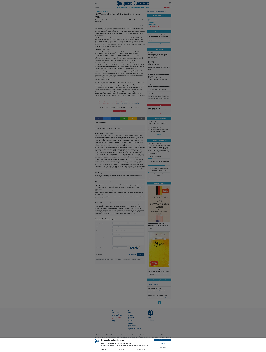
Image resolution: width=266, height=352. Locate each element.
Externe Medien (141, 349)
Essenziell (104, 349)
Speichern (162, 343)
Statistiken (122, 349)
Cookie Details (162, 347)
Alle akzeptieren (163, 340)
